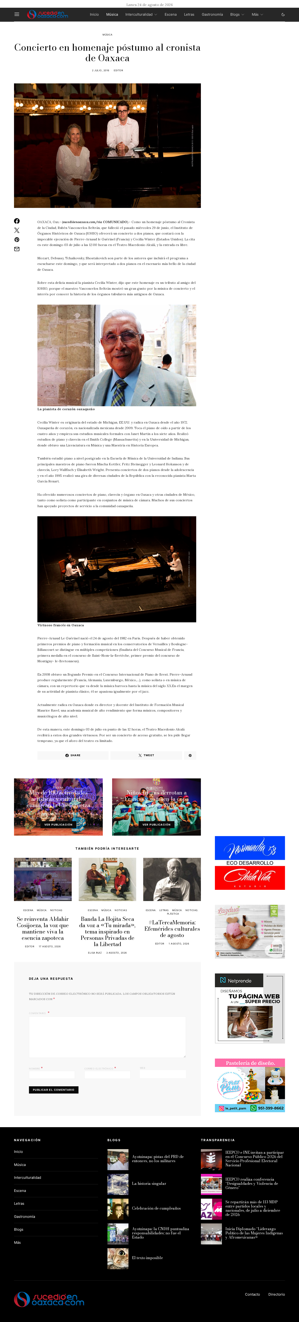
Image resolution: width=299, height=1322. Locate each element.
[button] (283, 14)
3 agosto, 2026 (116, 952)
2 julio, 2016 (100, 70)
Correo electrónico (100, 1068)
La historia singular (149, 1183)
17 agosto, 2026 (50, 946)
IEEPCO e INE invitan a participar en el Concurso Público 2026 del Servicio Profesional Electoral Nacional (254, 1159)
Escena (171, 14)
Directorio (276, 1294)
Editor (118, 70)
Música (112, 14)
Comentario (38, 1013)
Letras (189, 14)
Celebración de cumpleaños (156, 1208)
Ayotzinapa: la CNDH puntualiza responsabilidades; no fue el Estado (160, 1233)
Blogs (235, 14)
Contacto (252, 1294)
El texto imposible (147, 1258)
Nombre (36, 1068)
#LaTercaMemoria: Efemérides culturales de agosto (172, 928)
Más (255, 14)
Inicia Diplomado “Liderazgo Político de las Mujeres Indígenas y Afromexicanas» (254, 1233)
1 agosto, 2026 (179, 943)
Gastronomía (212, 14)
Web (143, 1067)
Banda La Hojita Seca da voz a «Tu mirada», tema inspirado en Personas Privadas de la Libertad (107, 931)
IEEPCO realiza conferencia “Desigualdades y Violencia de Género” (251, 1183)
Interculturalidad (139, 14)
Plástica (173, 913)
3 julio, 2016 (149, 813)
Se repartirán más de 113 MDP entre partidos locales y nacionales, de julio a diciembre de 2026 (252, 1208)
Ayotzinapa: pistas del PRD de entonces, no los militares (158, 1159)
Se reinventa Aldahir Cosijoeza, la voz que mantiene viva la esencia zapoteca (43, 928)
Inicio (94, 14)
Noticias (156, 787)
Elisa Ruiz (95, 952)
